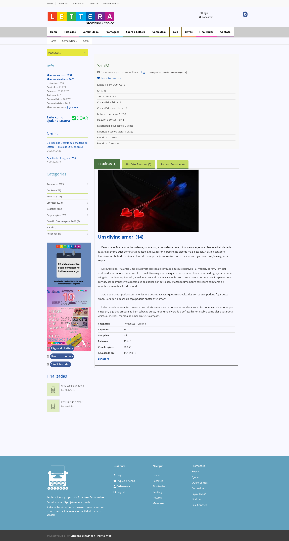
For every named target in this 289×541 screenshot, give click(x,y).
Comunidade (90, 31)
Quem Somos (200, 482)
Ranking (157, 492)
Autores (157, 497)
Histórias (70, 31)
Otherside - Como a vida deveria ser (74, 303)
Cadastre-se (123, 486)
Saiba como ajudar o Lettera (58, 119)
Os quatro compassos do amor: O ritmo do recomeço (74, 320)
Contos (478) (54, 190)
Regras (196, 471)
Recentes (63, 3)
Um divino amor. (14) (120, 237)
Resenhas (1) (54, 233)
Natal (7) (51, 227)
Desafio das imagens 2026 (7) (63, 221)
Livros (188, 31)
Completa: (104, 335)
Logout (120, 492)
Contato (225, 31)
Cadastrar (207, 17)
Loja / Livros (199, 493)
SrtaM (86, 40)
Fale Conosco (199, 505)
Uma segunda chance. (72, 385)
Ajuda (195, 477)
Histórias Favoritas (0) (138, 164)
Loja (175, 31)
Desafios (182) (54, 208)
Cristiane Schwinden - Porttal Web (91, 535)
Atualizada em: (106, 352)
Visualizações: (106, 347)
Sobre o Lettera (136, 31)
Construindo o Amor (71, 401)
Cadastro (93, 3)
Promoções (112, 31)
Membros (158, 503)
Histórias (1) (107, 164)
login (144, 72)
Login (205, 13)
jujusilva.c (72, 107)
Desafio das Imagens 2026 (61, 158)
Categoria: (104, 323)
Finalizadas (78, 3)
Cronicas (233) (55, 202)
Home (50, 3)
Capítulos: (104, 329)
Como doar (159, 31)
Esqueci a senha (125, 480)
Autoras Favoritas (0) (172, 164)
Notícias (54, 133)
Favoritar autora (110, 78)
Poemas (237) (54, 196)
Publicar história (111, 3)
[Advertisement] (159, 16)
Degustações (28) (56, 215)
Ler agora (103, 358)
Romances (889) (55, 184)
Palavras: (103, 341)
